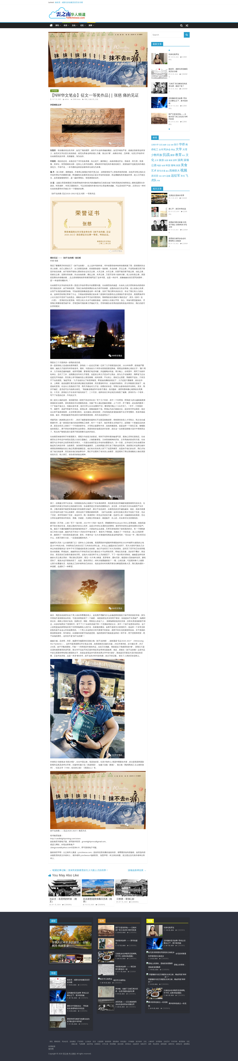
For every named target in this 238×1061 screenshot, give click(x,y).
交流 (161, 144)
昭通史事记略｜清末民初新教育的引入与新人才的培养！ (79, 870)
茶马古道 (161, 170)
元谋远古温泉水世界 (176, 195)
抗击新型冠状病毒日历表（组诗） (97, 900)
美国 (178, 165)
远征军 (175, 175)
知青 (163, 165)
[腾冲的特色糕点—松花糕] (157, 1002)
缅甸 (173, 165)
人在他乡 (88, 1041)
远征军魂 (90, 1044)
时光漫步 (123, 1041)
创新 (172, 145)
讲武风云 (128, 1044)
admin (66, 99)
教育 (178, 154)
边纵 (168, 175)
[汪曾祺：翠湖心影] (131, 880)
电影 (159, 165)
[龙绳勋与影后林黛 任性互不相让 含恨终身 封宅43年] (160, 221)
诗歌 (160, 176)
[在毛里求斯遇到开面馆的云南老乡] (160, 952)
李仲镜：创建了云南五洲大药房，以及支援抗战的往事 (126, 989)
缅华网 (51, 1049)
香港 (158, 180)
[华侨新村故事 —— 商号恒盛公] (106, 939)
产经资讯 (80, 1041)
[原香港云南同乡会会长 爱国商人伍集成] (160, 237)
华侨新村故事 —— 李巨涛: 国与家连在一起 (125, 967)
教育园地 (182, 1041)
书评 (85, 99)
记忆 (82, 25)
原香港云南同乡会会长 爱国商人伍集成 (177, 239)
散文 (183, 155)
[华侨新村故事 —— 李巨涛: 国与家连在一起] (106, 965)
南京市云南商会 (119, 980)
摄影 (172, 154)
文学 (156, 160)
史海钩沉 (97, 1044)
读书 (164, 176)
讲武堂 (154, 175)
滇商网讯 (187, 1044)
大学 (179, 149)
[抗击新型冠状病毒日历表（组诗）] (98, 880)
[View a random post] (187, 25)
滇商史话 (179, 1044)
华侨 (182, 144)
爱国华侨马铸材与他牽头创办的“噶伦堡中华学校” (78, 1020)
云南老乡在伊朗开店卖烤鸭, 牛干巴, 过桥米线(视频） (126, 954)
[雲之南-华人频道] (51, 25)
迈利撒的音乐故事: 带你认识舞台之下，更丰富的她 (178, 86)
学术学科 (174, 1041)
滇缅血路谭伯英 (137, 870)
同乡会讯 (65, 1041)
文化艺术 (167, 1041)
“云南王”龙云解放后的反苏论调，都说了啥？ (178, 70)
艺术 (153, 170)
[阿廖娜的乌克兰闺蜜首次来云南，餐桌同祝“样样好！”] (166, 974)
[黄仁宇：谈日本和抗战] (160, 207)
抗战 (166, 154)
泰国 (170, 160)
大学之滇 (105, 1044)
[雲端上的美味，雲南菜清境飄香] (159, 963)
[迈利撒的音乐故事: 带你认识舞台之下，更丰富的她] (159, 83)
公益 (168, 145)
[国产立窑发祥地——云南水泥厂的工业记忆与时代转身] (159, 99)
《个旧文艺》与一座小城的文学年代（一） (178, 116)
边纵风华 (136, 1044)
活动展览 (73, 1041)
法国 (166, 160)
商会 (173, 149)
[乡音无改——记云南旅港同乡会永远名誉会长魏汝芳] (106, 1000)
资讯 (57, 25)
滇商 (90, 25)
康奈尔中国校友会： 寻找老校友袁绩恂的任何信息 (77, 1007)
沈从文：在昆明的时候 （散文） (63, 900)
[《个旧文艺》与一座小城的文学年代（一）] (159, 115)
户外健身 (131, 1041)
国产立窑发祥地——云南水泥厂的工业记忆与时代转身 (178, 101)
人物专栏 (151, 1041)
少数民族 (156, 155)
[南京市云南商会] (105, 979)
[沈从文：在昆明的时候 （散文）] (64, 880)
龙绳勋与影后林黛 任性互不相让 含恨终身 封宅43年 (178, 224)
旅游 (161, 160)
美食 (184, 165)
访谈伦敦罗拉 (60, 2)
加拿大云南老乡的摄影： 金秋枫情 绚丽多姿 (70, 943)
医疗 (176, 144)
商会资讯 (156, 1044)
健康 (164, 145)
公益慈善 (100, 1041)
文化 (73, 25)
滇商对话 (171, 1044)
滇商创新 (164, 1044)
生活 (65, 25)
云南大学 (91, 99)
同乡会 (167, 149)
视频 (183, 170)
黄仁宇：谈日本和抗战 (177, 209)
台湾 (161, 149)
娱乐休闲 (139, 1041)
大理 (184, 149)
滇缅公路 (74, 1044)
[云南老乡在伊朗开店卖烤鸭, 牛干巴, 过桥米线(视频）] (106, 952)
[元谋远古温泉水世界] (160, 194)
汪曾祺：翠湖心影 (125, 898)
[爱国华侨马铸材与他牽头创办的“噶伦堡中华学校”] (58, 1017)
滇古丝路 (120, 1044)
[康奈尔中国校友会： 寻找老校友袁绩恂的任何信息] (58, 1004)
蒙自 (167, 171)
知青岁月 (144, 1044)
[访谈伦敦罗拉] (154, 926)
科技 (168, 165)
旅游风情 (56, 938)
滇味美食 (116, 1041)
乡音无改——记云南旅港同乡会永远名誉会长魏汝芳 (125, 1003)
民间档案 (113, 1044)
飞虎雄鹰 (82, 1044)
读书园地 (54, 91)
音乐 (183, 175)
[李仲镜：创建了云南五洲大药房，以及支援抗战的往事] (106, 987)
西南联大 (174, 170)
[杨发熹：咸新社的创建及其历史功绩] (159, 54)
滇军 (175, 160)
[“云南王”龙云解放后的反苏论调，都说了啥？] (159, 69)
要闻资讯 (57, 1041)
